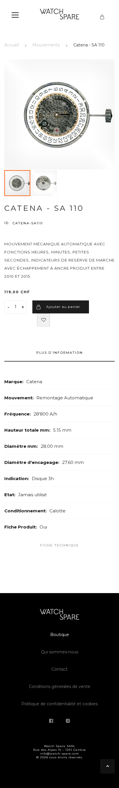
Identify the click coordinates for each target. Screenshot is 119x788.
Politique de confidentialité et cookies (59, 703)
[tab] (59, 355)
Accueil (11, 45)
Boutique (59, 634)
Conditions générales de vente (59, 686)
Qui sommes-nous (59, 652)
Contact (59, 669)
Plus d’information (59, 353)
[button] (44, 183)
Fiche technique (59, 545)
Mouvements (46, 45)
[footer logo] (59, 615)
